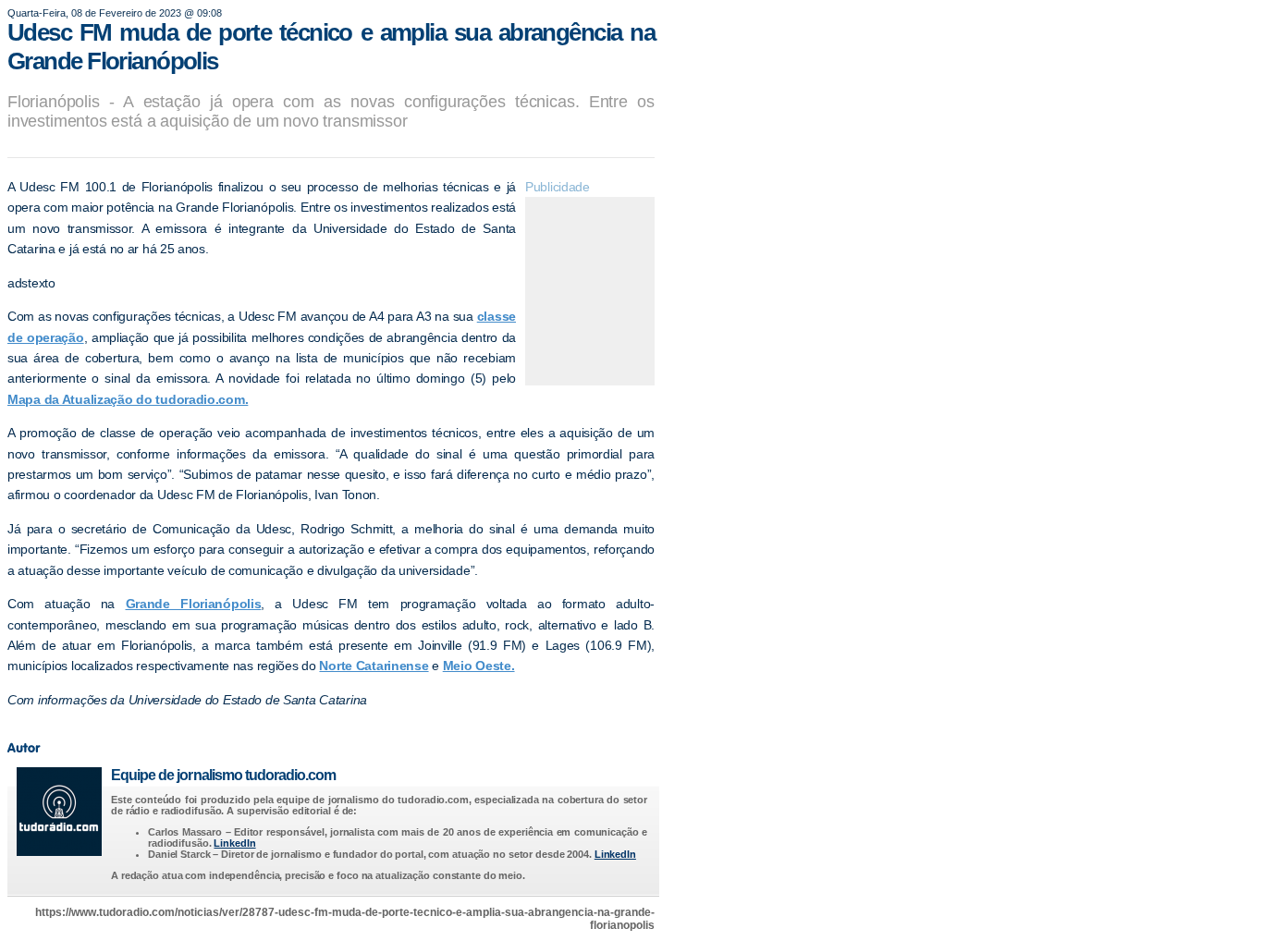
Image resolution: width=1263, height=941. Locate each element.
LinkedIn (234, 843)
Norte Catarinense (373, 665)
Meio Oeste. (479, 665)
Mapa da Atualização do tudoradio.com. (127, 399)
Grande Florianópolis (194, 603)
